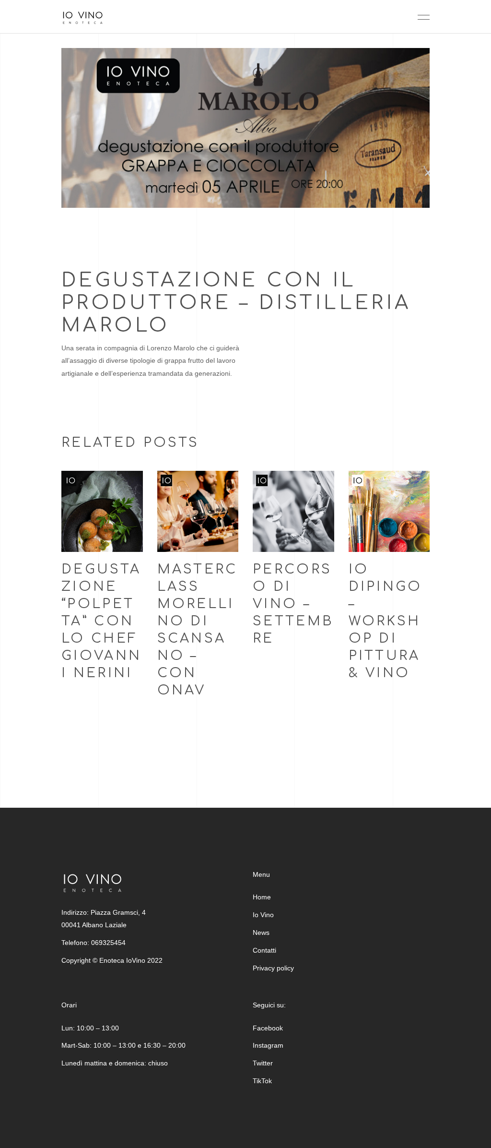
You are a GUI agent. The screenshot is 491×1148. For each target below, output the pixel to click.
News (261, 932)
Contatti (264, 950)
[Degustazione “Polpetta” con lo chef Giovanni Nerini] (102, 511)
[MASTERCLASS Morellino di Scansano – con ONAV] (198, 511)
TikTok (262, 1081)
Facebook (268, 1028)
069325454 (108, 942)
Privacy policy (273, 968)
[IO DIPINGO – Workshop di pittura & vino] (389, 511)
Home (262, 897)
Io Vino (263, 915)
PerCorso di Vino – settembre (293, 604)
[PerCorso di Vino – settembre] (293, 511)
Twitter (263, 1063)
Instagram (268, 1045)
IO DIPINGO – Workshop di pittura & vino (385, 621)
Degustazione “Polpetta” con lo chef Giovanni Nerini (101, 621)
